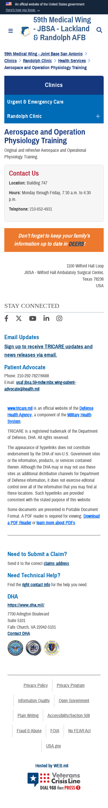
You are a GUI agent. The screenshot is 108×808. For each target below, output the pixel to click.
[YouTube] (32, 319)
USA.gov (53, 746)
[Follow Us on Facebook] (6, 319)
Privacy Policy (36, 685)
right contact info (36, 585)
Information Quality (34, 701)
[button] (23, 10)
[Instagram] (59, 319)
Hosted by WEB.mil (51, 766)
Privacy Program (71, 685)
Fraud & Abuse (29, 731)
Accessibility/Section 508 (69, 715)
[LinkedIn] (46, 319)
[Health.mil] (33, 647)
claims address (56, 563)
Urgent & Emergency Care (35, 102)
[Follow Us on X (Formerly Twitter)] (19, 319)
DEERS (76, 243)
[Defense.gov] (15, 647)
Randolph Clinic (24, 116)
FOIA (54, 731)
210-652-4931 (41, 209)
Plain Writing (28, 715)
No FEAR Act (79, 731)
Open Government (74, 701)
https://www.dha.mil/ (25, 605)
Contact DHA (18, 633)
